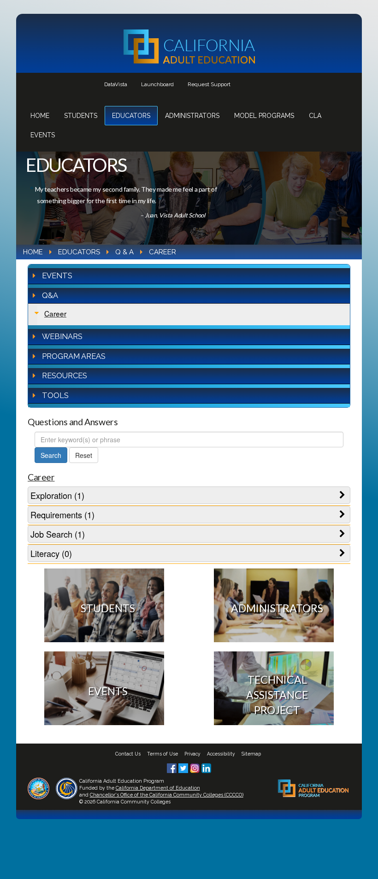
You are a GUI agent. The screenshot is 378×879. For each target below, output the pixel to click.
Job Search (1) (57, 534)
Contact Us (128, 753)
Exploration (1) (57, 495)
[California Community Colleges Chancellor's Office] (66, 787)
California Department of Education (158, 788)
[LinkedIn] (206, 767)
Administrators (192, 115)
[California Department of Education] (38, 787)
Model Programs (264, 115)
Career (55, 313)
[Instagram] (195, 767)
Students (80, 115)
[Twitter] (184, 767)
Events (42, 135)
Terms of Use (162, 753)
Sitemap (251, 753)
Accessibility (221, 753)
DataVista (115, 84)
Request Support (209, 84)
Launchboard (157, 84)
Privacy (192, 753)
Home (39, 115)
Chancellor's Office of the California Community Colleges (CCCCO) (166, 794)
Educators (131, 115)
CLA (315, 115)
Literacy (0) (51, 553)
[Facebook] (172, 767)
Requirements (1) (62, 515)
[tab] (189, 495)
